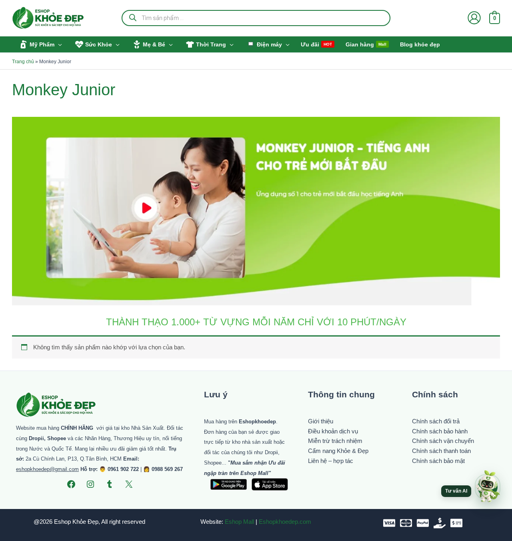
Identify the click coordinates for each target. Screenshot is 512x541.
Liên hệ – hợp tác (330, 460)
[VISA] (389, 523)
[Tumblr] (109, 484)
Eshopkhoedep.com (285, 521)
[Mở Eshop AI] (487, 487)
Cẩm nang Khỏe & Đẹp (338, 450)
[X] (129, 484)
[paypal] (423, 523)
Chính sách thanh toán (441, 450)
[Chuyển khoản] (456, 523)
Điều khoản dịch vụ (333, 431)
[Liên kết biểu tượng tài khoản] (474, 18)
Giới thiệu (320, 421)
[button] (58, 44)
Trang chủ (23, 61)
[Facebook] (71, 484)
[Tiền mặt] (440, 523)
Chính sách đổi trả (436, 421)
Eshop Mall (239, 521)
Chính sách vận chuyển (443, 440)
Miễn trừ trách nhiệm (335, 440)
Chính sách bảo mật (438, 460)
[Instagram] (90, 484)
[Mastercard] (406, 523)
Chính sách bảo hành (440, 431)
